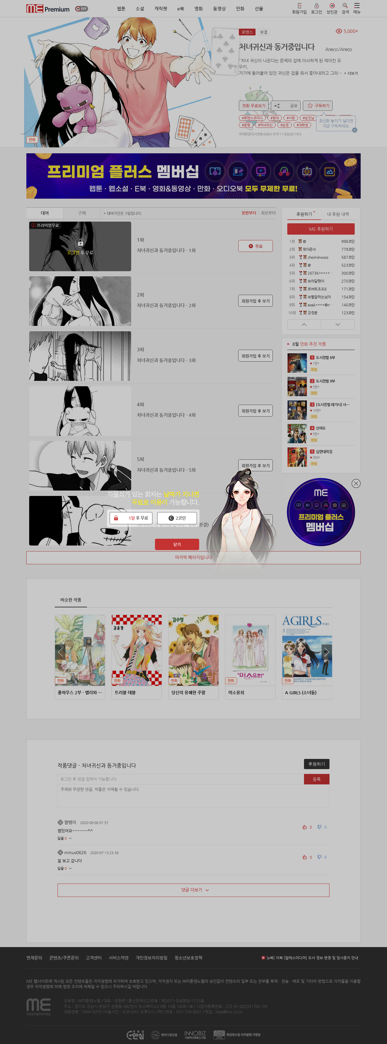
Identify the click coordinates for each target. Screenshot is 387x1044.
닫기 (177, 544)
